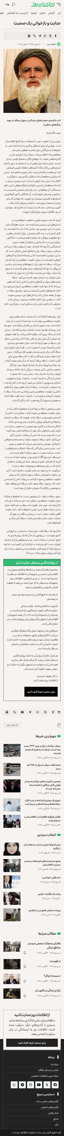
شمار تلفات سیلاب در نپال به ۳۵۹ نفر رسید (44, 766)
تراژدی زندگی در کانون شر (48, 990)
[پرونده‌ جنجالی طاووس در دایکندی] (11, 914)
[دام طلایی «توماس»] (11, 882)
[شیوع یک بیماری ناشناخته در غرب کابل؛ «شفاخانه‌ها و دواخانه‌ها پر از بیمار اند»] (11, 804)
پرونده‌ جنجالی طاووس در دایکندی (45, 910)
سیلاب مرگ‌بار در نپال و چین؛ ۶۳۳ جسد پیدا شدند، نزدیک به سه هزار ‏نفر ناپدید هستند (42, 749)
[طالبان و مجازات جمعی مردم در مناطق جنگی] (11, 946)
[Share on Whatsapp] (45, 36)
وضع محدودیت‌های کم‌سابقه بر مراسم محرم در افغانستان (42, 863)
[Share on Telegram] (39, 36)
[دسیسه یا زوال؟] (11, 979)
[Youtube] (38, 1084)
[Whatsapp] (14, 1084)
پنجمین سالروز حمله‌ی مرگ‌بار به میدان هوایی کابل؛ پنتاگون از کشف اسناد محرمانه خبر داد (43, 785)
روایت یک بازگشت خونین (49, 893)
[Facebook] (55, 1084)
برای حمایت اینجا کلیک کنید (41, 691)
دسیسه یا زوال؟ (52, 975)
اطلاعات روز (51, 44)
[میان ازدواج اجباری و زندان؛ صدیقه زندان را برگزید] (11, 849)
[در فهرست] (11, 964)
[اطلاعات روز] (43, 4)
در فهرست (55, 960)
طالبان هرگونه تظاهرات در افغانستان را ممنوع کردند (42, 818)
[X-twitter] (47, 1084)
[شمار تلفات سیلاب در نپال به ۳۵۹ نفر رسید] (11, 769)
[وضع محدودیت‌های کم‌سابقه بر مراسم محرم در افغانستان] (11, 865)
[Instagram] (30, 1084)
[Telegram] (22, 1084)
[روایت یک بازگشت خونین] (11, 898)
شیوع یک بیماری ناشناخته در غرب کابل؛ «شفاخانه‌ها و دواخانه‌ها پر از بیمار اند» (43, 802)
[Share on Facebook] (55, 36)
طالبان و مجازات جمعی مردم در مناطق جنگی (44, 945)
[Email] (22, 712)
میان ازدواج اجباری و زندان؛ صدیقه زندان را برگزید (42, 846)
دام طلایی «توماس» (51, 877)
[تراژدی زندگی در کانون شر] (11, 993)
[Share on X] (50, 36)
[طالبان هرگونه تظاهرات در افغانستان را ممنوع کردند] (11, 821)
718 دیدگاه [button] (11, 725)
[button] (58, 4)
